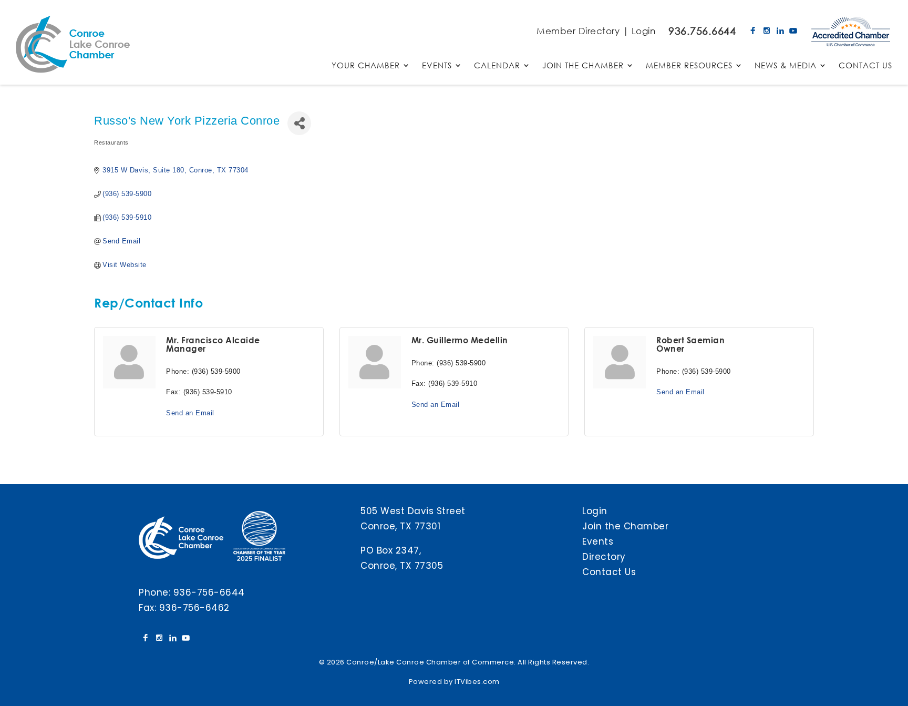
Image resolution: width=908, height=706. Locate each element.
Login (644, 30)
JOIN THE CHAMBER (583, 66)
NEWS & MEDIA (786, 66)
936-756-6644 (209, 592)
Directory (604, 556)
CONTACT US (865, 66)
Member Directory (578, 30)
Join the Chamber (625, 526)
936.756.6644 (702, 31)
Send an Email (190, 413)
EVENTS (437, 66)
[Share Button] (299, 123)
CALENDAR (497, 66)
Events (597, 541)
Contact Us (609, 572)
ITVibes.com (477, 682)
